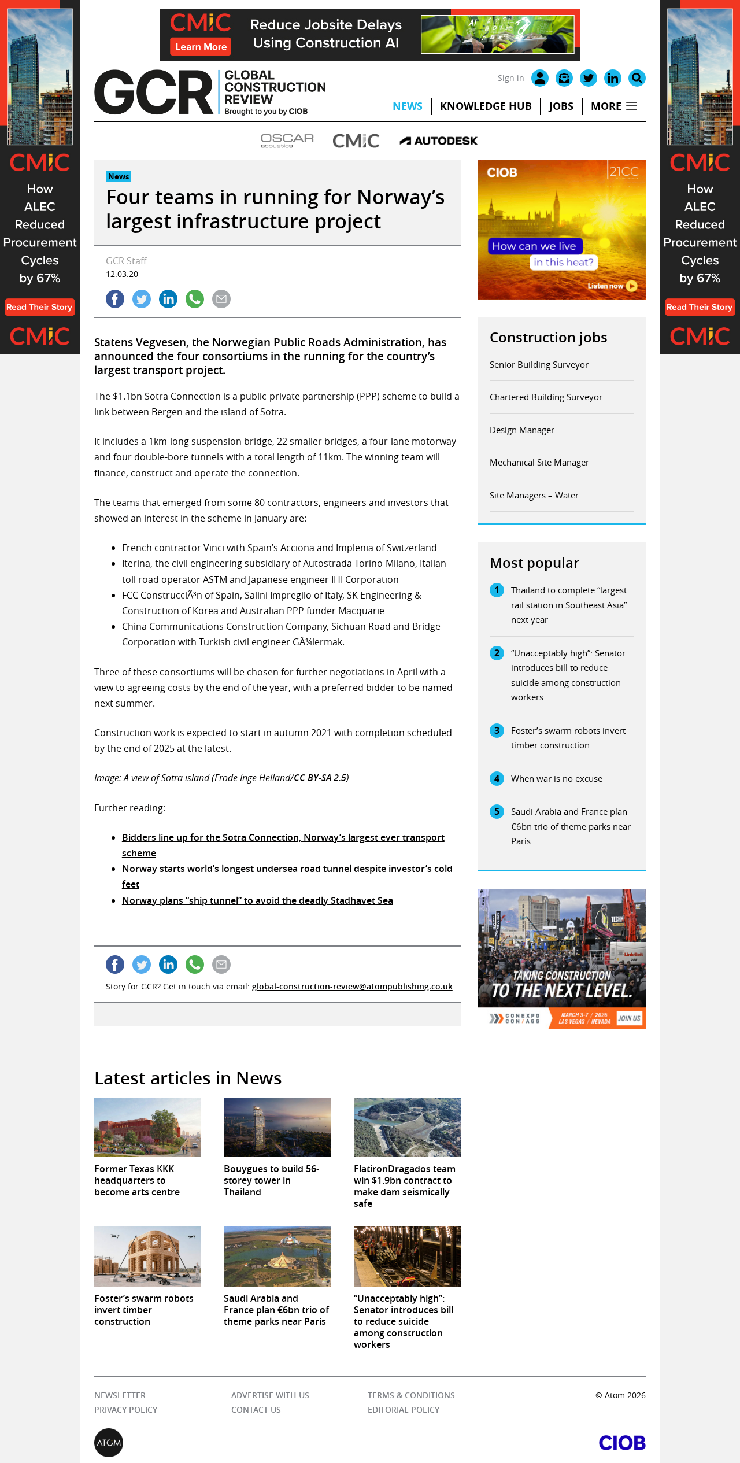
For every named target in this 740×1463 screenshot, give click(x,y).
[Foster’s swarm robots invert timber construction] (147, 1256)
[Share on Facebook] (115, 299)
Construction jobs (549, 337)
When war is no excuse (556, 778)
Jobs (561, 106)
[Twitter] (588, 78)
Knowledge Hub (486, 106)
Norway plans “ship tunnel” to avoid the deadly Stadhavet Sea (257, 900)
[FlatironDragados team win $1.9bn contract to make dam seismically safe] (407, 1128)
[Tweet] (141, 299)
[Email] (564, 78)
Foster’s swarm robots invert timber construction (568, 738)
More (606, 106)
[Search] (637, 78)
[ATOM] (232, 1442)
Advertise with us (270, 1395)
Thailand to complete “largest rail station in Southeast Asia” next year (569, 604)
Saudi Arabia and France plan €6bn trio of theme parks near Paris (571, 826)
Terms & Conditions (411, 1395)
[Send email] (221, 299)
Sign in (511, 77)
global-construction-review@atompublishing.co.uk (352, 986)
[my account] (540, 78)
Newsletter (120, 1395)
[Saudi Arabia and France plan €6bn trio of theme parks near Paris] (277, 1256)
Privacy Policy (125, 1409)
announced (124, 356)
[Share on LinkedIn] (168, 299)
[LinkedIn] (612, 78)
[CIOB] (508, 1442)
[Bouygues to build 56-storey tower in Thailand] (277, 1128)
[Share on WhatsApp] (195, 299)
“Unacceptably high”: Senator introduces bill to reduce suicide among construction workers (568, 675)
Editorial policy (403, 1409)
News (408, 106)
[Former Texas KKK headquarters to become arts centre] (147, 1128)
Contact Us (256, 1409)
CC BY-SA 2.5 (320, 777)
